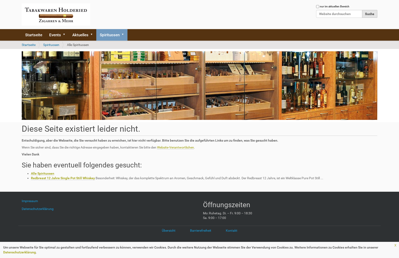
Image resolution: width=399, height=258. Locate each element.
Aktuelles (80, 35)
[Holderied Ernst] (56, 14)
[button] (65, 35)
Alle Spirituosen (42, 173)
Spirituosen (110, 35)
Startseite (33, 35)
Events (55, 35)
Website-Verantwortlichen (175, 147)
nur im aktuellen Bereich (334, 6)
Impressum (31, 201)
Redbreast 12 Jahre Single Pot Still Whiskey (63, 178)
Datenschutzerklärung (19, 252)
